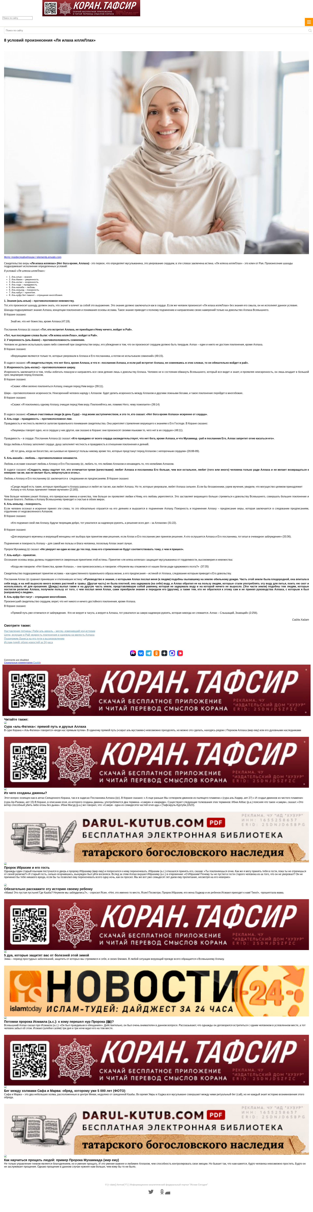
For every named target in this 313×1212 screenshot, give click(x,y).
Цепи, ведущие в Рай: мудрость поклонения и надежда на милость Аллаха (49, 634)
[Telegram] (149, 653)
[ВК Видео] (180, 653)
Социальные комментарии (22, 662)
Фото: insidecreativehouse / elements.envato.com (32, 257)
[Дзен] (164, 653)
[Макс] (172, 653)
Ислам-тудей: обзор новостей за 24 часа (28, 642)
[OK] (156, 653)
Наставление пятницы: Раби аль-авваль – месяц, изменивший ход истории (49, 631)
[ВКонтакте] (141, 653)
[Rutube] (133, 653)
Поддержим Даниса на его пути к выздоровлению (34, 638)
